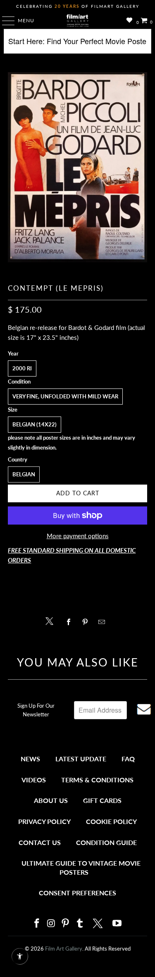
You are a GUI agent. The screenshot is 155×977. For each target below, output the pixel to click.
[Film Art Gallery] (78, 20)
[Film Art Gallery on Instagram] (51, 923)
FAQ (128, 759)
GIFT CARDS (102, 800)
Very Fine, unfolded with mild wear (65, 396)
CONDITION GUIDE (106, 842)
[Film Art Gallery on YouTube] (117, 923)
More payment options (78, 535)
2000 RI (22, 368)
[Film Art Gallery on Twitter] (98, 923)
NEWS (30, 759)
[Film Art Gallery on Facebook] (37, 923)
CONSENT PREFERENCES (77, 893)
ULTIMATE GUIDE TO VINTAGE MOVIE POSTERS (81, 867)
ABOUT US (51, 800)
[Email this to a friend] (104, 622)
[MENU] (4, 20)
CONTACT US (40, 842)
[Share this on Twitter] (51, 620)
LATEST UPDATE (80, 759)
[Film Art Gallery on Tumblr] (80, 923)
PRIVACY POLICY (44, 821)
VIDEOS (33, 780)
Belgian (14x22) (34, 424)
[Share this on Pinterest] (87, 622)
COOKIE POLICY (111, 821)
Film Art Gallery (63, 948)
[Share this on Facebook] (70, 622)
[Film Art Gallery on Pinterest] (66, 923)
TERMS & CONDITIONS (97, 780)
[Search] (77, 44)
